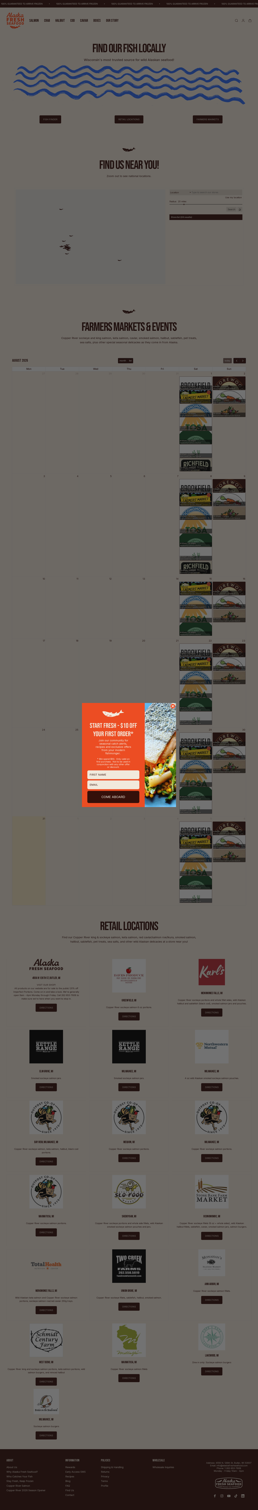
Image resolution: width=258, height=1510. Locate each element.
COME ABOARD (113, 797)
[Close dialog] (173, 706)
